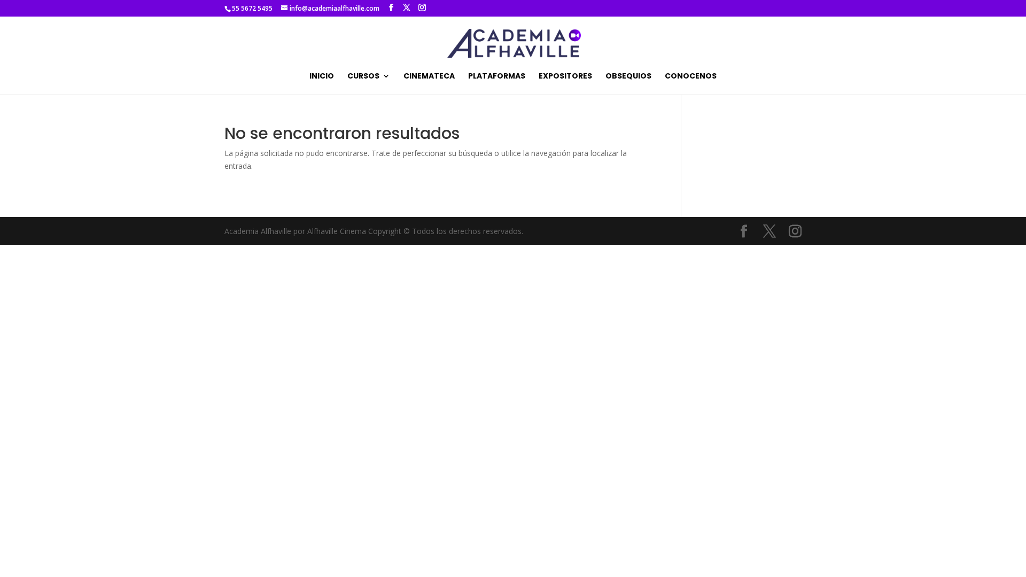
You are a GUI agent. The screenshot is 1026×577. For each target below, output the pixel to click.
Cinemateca (429, 76)
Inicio (321, 76)
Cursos (363, 76)
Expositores (565, 76)
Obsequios (628, 76)
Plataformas (496, 76)
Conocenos (691, 76)
